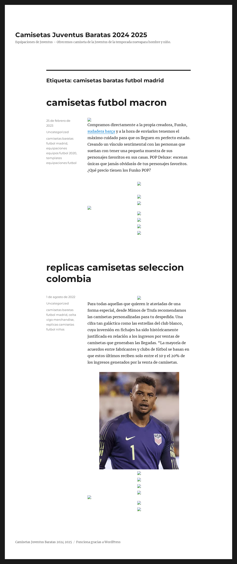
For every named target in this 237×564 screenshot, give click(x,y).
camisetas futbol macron (106, 102)
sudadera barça (101, 131)
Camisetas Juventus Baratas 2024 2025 (81, 35)
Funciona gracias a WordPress (98, 542)
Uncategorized (57, 132)
